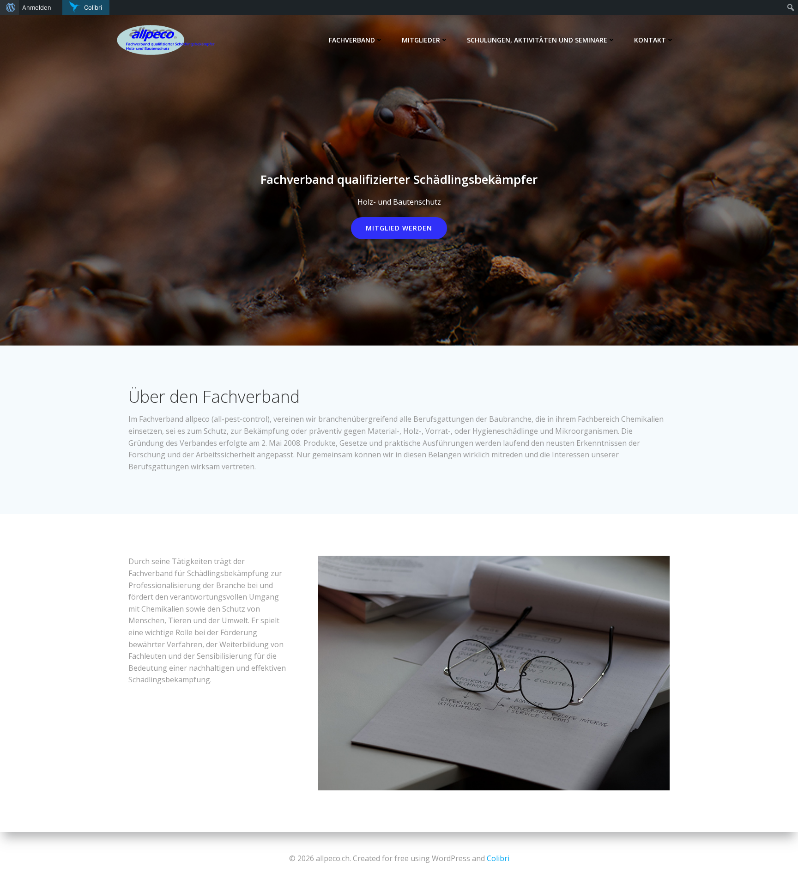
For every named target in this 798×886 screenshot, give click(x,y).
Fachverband (352, 40)
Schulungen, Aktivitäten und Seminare (537, 40)
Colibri (498, 858)
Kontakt (650, 40)
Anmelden (36, 7)
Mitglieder (421, 40)
